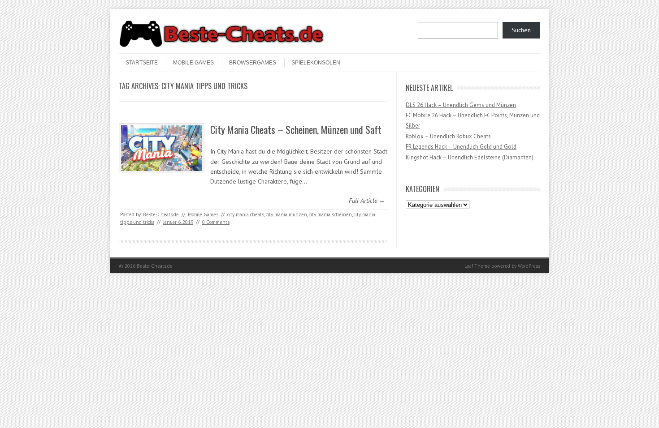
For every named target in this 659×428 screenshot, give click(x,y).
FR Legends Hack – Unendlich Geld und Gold (461, 146)
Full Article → (367, 201)
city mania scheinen (330, 214)
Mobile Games (193, 63)
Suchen (521, 30)
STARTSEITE (142, 63)
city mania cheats (245, 214)
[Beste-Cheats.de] (222, 46)
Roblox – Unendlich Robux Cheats (448, 136)
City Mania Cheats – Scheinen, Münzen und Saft (296, 129)
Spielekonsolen (315, 63)
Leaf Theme (477, 266)
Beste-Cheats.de (161, 214)
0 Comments (216, 222)
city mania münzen (286, 214)
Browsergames (252, 63)
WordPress (529, 266)
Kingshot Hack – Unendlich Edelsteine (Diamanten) (469, 157)
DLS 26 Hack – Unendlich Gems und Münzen (461, 105)
